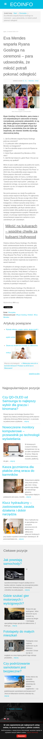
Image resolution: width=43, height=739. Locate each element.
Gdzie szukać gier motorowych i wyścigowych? (16, 599)
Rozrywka (12, 312)
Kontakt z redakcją (15, 709)
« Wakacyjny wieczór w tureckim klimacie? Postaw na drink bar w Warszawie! (21, 365)
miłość (30, 315)
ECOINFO (21, 4)
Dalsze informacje (32, 732)
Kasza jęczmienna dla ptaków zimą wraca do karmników (18, 470)
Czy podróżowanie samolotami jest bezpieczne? (16, 667)
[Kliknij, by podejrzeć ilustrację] (21, 96)
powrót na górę (34, 374)
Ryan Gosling (22, 315)
